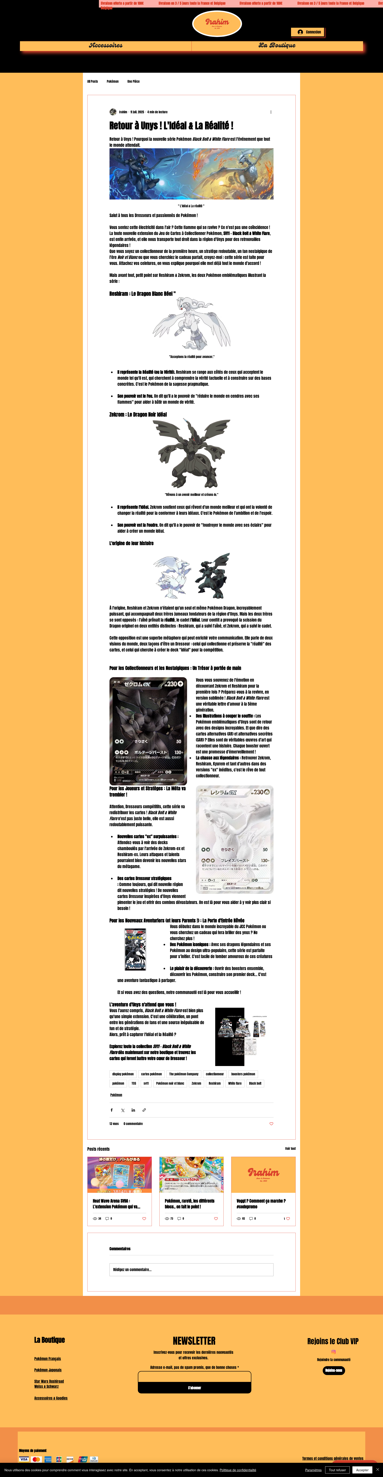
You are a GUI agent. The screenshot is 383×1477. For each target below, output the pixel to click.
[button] (318, 16)
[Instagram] (333, 1352)
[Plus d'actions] (271, 112)
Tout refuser (337, 1470)
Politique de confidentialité (238, 1470)
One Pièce (133, 81)
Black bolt (255, 1083)
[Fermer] (377, 1469)
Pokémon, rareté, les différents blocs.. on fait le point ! (190, 1204)
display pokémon (123, 1074)
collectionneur (215, 1074)
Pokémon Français (47, 1358)
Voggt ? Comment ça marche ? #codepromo (261, 1204)
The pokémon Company (183, 1074)
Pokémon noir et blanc (170, 1083)
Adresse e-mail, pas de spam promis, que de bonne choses (193, 1367)
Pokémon (113, 81)
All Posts (92, 81)
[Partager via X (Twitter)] (122, 1110)
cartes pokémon (151, 1074)
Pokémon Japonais (48, 1370)
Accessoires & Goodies (51, 1398)
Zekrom (196, 1083)
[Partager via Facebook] (111, 1110)
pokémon (118, 1083)
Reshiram (215, 1083)
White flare (235, 1083)
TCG (134, 1083)
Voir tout (290, 1148)
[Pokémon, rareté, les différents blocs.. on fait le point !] (192, 1175)
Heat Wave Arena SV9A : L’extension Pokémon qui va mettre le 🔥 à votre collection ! (118, 1204)
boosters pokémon (243, 1074)
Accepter (362, 1470)
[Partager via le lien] (144, 1110)
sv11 (146, 1083)
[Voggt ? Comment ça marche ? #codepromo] (263, 1175)
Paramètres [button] (313, 1470)
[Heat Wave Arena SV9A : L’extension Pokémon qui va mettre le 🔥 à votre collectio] (120, 1175)
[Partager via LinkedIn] (133, 1110)
